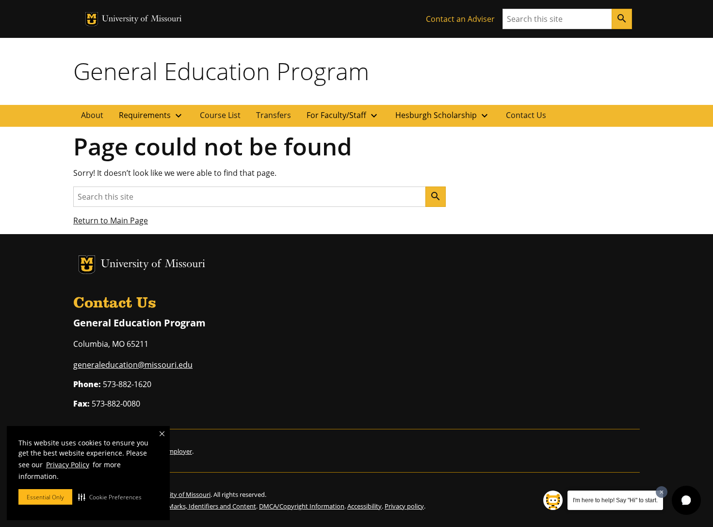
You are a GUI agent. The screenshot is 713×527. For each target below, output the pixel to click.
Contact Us (526, 115)
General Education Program (221, 71)
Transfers (273, 115)
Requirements (151, 115)
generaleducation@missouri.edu (133, 364)
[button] (110, 497)
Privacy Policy (67, 464)
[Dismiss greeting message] (661, 492)
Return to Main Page (110, 220)
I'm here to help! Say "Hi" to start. (615, 500)
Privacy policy (404, 506)
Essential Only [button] (45, 497)
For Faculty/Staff (343, 115)
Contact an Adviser (460, 19)
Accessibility (364, 506)
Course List (220, 115)
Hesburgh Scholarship (442, 115)
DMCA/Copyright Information (301, 506)
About (92, 115)
